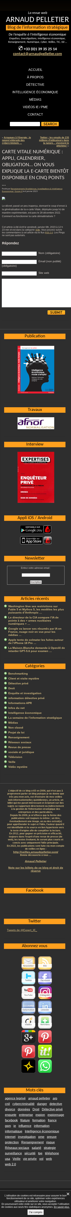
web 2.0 (10, 1164)
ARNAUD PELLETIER (37, 20)
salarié (36, 1147)
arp (55, 1098)
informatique (13, 1131)
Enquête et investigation (24, 693)
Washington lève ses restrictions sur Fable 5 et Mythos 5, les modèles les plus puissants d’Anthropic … (36, 609)
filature (25, 1120)
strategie (50, 1147)
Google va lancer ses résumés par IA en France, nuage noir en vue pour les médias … (35, 631)
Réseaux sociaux (19, 742)
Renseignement (18, 737)
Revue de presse (19, 747)
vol (41, 1158)
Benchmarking (18, 673)
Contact (35, 114)
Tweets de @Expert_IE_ (22, 930)
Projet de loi (16, 732)
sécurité (30, 1153)
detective (56, 1104)
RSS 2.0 (49, 232)
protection (12, 1142)
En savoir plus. (62, 1207)
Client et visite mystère (23, 678)
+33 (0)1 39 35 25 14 (40, 49)
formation (38, 1120)
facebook (11, 1120)
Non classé (15, 727)
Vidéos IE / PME (35, 107)
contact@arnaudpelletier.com (37, 54)
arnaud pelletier (39, 1098)
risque (50, 1142)
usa (7, 1158)
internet (10, 1136)
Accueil (35, 69)
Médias (35, 99)
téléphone (52, 1153)
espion (40, 1115)
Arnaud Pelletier (35, 861)
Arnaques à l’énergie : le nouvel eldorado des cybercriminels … (16, 140)
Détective (35, 84)
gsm (8, 1126)
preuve (52, 1136)
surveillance (13, 1153)
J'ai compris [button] (35, 1212)
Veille (37, 230)
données (24, 1109)
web (49, 1158)
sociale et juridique (21, 752)
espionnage (56, 1115)
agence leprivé (15, 1098)
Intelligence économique (35, 92)
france (52, 1120)
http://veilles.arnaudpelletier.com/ (35, 852)
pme (41, 1136)
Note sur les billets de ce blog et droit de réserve (35, 869)
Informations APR (20, 703)
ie (14, 1126)
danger (42, 1104)
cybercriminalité (23, 1104)
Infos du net (16, 707)
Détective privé (18, 683)
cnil (7, 1104)
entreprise (26, 1115)
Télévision (15, 757)
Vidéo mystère (17, 766)
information (42, 1126)
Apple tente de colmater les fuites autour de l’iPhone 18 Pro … (35, 641)
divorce (10, 1109)
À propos (35, 77)
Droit (11, 688)
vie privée (30, 1158)
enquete (10, 1115)
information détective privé (26, 698)
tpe (40, 1153)
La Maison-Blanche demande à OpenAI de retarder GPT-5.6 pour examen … (36, 649)
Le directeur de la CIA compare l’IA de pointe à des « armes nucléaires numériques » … (33, 620)
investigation (27, 1136)
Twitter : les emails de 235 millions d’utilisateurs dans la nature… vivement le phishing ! (54, 141)
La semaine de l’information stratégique (35, 717)
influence (25, 1126)
